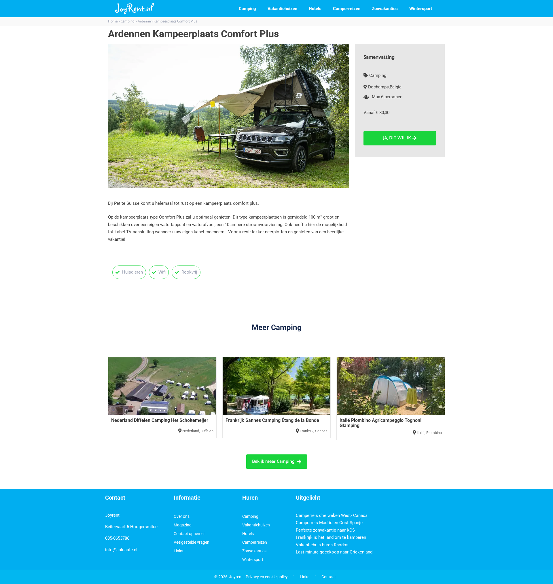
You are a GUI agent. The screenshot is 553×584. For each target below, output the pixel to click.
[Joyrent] (134, 8)
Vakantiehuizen (282, 8)
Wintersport (420, 8)
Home (113, 21)
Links (178, 551)
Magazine (182, 525)
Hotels (315, 8)
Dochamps (378, 87)
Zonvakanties (385, 8)
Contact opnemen (190, 533)
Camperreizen (346, 8)
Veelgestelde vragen (191, 542)
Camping (247, 8)
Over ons (182, 516)
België (396, 87)
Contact (328, 576)
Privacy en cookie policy (267, 576)
